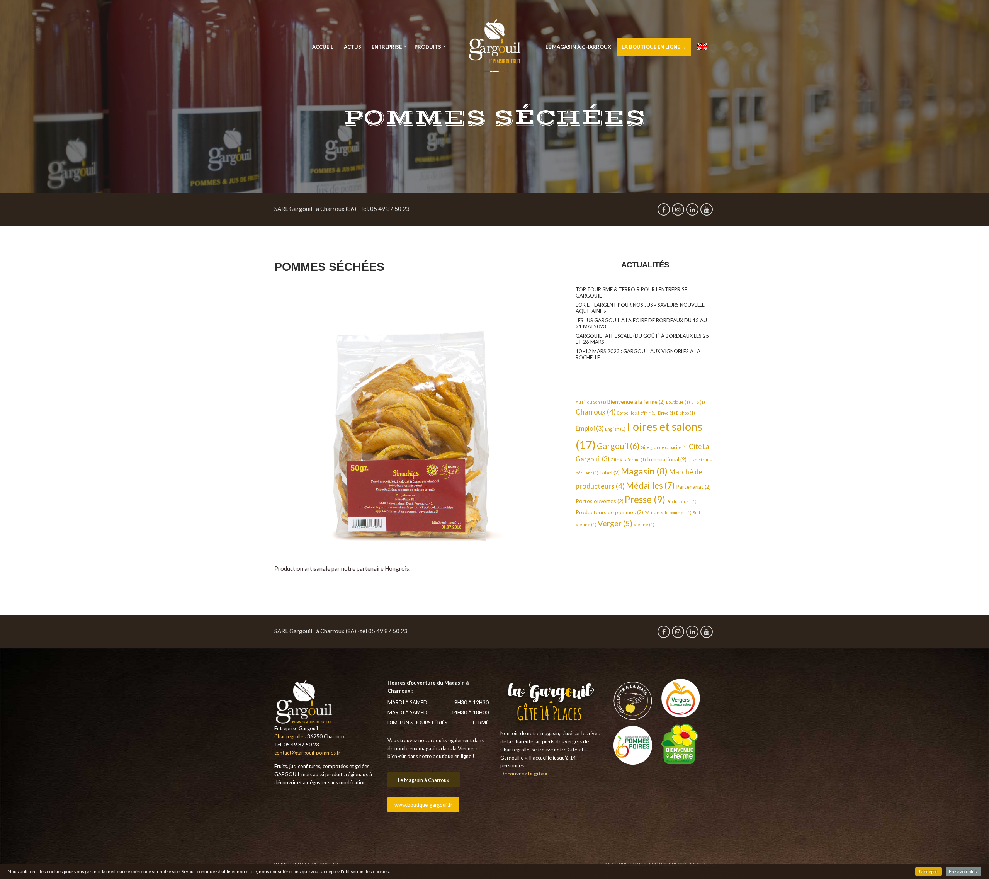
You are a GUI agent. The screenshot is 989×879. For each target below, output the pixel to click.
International (667, 459)
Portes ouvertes (600, 501)
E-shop (685, 412)
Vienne (644, 524)
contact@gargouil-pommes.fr (307, 753)
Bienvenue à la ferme (636, 401)
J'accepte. (928, 871)
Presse (645, 499)
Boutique (678, 402)
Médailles (650, 485)
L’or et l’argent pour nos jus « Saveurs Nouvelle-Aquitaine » (641, 308)
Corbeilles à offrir (637, 412)
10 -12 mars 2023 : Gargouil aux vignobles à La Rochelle (638, 354)
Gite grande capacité (664, 447)
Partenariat (693, 486)
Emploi (590, 428)
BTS (698, 402)
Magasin (644, 471)
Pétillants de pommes (668, 512)
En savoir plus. (963, 871)
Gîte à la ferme (628, 459)
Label (610, 472)
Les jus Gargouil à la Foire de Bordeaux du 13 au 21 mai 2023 (641, 323)
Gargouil (618, 446)
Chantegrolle (288, 736)
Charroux (596, 412)
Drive (666, 412)
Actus (352, 47)
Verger (615, 523)
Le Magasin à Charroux (578, 47)
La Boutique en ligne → (654, 47)
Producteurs (681, 501)
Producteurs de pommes (609, 512)
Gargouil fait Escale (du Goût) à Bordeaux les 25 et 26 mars (642, 339)
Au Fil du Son (591, 402)
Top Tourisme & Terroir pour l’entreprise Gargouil (631, 292)
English (615, 429)
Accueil (322, 47)
